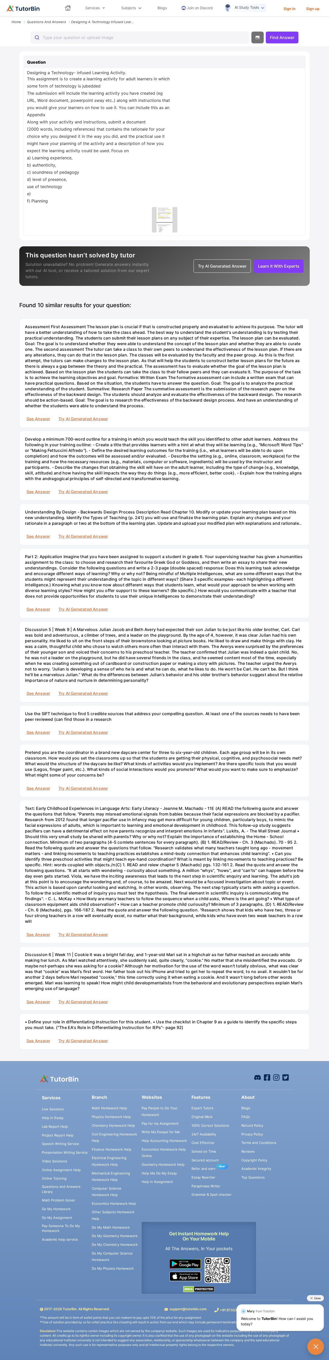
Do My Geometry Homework (115, 1236)
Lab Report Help (55, 1126)
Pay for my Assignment (160, 1123)
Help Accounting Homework (164, 1141)
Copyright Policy (254, 1160)
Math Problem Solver (58, 1200)
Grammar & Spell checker (211, 1194)
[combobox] (140, 37)
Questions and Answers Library (61, 1189)
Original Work (202, 1117)
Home (16, 22)
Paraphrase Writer (205, 1186)
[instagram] (276, 1077)
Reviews (248, 1151)
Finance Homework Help (111, 1149)
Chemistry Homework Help (113, 1125)
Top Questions (253, 1177)
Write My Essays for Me (161, 1132)
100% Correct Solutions (210, 1125)
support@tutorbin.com (188, 1309)
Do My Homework (56, 1209)
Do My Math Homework (111, 1227)
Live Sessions (53, 1109)
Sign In (290, 8)
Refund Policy (252, 1125)
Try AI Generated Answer (83, 418)
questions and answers (46, 22)
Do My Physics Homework (113, 1268)
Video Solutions (54, 1161)
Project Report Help (58, 1135)
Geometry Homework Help (163, 1164)
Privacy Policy (252, 1134)
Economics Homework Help (114, 1203)
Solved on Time (203, 1151)
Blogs (245, 1108)
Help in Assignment (157, 1182)
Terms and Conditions (258, 1143)
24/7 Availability (203, 1134)
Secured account (205, 1160)
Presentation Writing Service (65, 1152)
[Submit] (37, 37)
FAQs (245, 1117)
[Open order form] (2, 17)
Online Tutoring (54, 1178)
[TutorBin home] (23, 8)
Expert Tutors (202, 1108)
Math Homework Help (109, 1108)
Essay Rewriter (203, 1177)
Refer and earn (203, 1169)
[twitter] (285, 1077)
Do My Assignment (57, 1218)
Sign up (312, 8)
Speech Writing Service (60, 1144)
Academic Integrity (256, 1169)
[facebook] (257, 1077)
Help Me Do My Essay (159, 1173)
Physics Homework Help (111, 1117)
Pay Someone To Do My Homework (61, 1228)
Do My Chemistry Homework (115, 1244)
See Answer (38, 418)
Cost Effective (202, 1143)
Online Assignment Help (61, 1170)
